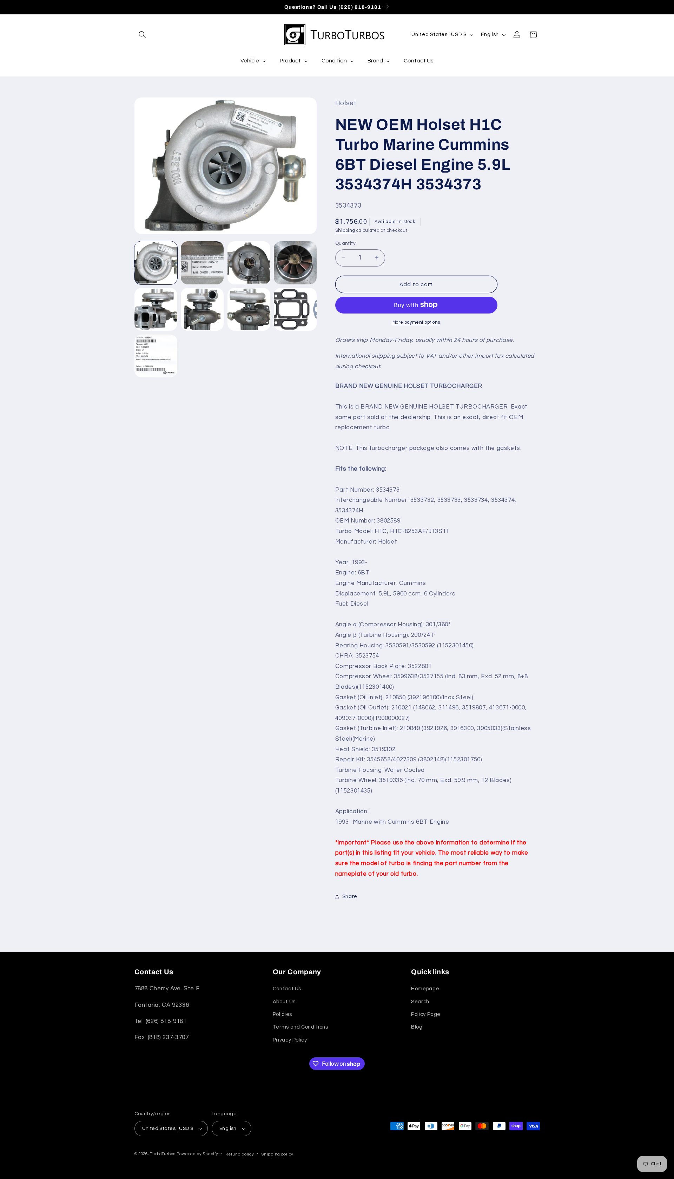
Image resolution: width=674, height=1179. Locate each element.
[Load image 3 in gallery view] (248, 262)
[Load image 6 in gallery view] (202, 309)
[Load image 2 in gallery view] (202, 262)
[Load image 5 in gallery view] (155, 309)
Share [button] (349, 896)
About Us (284, 1001)
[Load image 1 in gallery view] (155, 262)
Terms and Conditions (300, 1027)
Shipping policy (277, 1154)
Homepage (425, 988)
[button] (142, 35)
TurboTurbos (162, 1154)
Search (420, 1001)
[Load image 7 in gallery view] (248, 309)
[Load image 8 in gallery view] (295, 309)
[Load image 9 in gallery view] (155, 356)
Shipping (345, 230)
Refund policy (239, 1154)
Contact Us (287, 988)
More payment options (416, 322)
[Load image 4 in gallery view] (295, 262)
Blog (417, 1027)
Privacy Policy (290, 1040)
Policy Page (426, 1014)
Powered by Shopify (197, 1154)
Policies (282, 1014)
